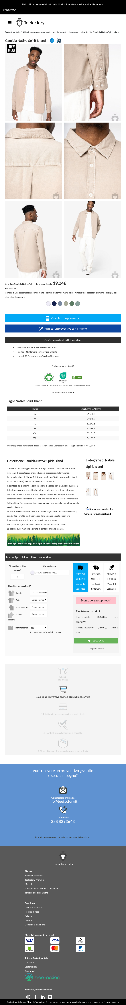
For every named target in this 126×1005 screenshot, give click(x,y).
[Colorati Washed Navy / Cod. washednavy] (54, 303)
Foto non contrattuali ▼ (63, 392)
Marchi (28, 884)
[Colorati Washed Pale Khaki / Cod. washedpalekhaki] (71, 303)
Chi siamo (29, 962)
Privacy (28, 916)
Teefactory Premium (34, 879)
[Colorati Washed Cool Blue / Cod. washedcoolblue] (60, 303)
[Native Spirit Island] (33, 82)
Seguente (98, 640)
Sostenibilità (31, 966)
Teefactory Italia (12, 32)
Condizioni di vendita (35, 924)
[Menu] (9, 21)
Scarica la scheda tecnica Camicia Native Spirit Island (98, 511)
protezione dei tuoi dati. (78, 837)
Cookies (29, 920)
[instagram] (28, 996)
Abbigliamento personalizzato (37, 32)
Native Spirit (85, 32)
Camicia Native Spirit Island (106, 32)
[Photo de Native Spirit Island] (92, 82)
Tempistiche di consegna (36, 892)
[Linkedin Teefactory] (43, 996)
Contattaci (9, 10)
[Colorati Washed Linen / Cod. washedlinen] (66, 303)
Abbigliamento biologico (65, 32)
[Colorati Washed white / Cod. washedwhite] (48, 303)
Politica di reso (32, 911)
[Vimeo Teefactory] (50, 996)
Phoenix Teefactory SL (37, 1002)
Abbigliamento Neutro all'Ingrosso (41, 888)
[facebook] (36, 996)
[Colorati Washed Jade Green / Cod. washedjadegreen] (77, 303)
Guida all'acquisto (33, 907)
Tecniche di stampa (34, 875)
